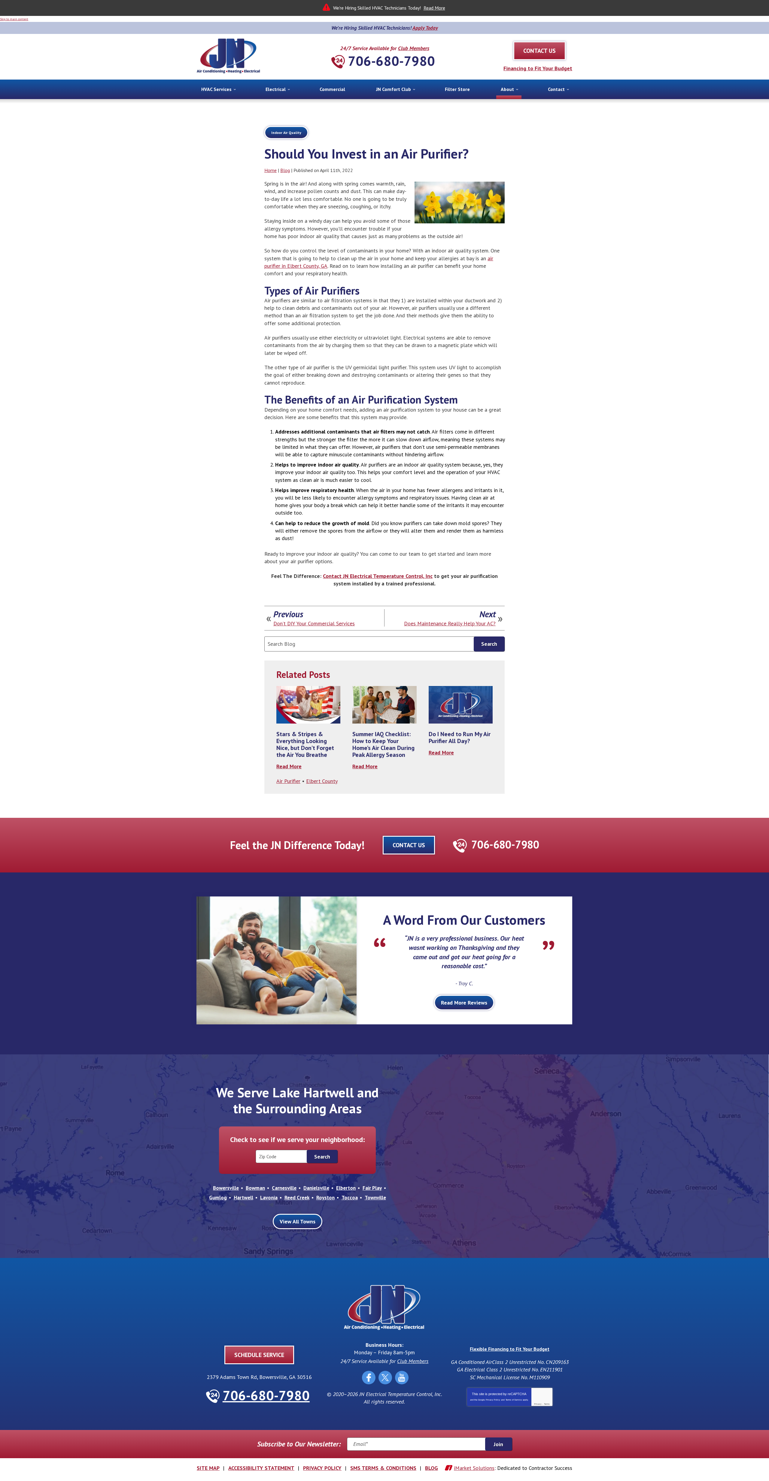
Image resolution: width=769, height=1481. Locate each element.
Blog (285, 170)
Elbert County (322, 781)
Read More (434, 8)
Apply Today (425, 28)
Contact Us (409, 845)
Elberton (346, 1188)
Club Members (413, 48)
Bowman (255, 1188)
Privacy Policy (493, 1400)
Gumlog (218, 1197)
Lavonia (269, 1197)
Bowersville (226, 1188)
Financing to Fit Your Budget (537, 68)
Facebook (368, 1377)
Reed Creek (296, 1197)
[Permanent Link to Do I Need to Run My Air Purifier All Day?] (461, 705)
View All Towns (297, 1221)
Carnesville (284, 1188)
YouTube (402, 1377)
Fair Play (372, 1188)
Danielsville (316, 1188)
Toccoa (350, 1197)
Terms (547, 1404)
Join (498, 1444)
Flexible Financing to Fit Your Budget (509, 1349)
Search (489, 643)
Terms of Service (514, 1400)
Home (270, 170)
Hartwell (243, 1197)
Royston (325, 1197)
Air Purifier (288, 781)
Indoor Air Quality (286, 132)
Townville (375, 1197)
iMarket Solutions (474, 1467)
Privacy (538, 1404)
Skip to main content (14, 19)
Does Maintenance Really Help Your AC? (450, 624)
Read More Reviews (464, 1002)
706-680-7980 (391, 60)
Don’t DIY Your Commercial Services (314, 624)
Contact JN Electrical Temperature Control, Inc (378, 576)
